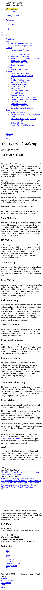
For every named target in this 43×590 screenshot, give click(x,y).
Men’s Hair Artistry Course (21, 54)
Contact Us (10, 561)
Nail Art (9, 67)
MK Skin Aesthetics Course (21, 43)
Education (17, 474)
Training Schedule (12, 16)
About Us (9, 134)
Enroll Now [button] (10, 24)
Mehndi (4, 472)
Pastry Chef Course (18, 86)
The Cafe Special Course (20, 91)
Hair (7, 52)
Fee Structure (11, 11)
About (8, 568)
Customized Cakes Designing (22, 108)
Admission (10, 20)
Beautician (10, 39)
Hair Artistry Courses (15, 472)
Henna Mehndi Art (18, 112)
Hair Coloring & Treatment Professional (26, 58)
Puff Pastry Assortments (20, 106)
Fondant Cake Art (17, 93)
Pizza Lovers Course (18, 101)
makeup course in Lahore (10, 439)
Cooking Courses (17, 95)
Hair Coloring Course (19, 61)
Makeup (9, 48)
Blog (7, 138)
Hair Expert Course (18, 65)
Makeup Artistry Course (20, 50)
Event (8, 555)
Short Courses (11, 110)
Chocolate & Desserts (19, 104)
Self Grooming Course (19, 121)
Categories (5, 35)
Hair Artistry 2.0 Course (20, 56)
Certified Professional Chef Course (24, 99)
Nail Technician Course (19, 69)
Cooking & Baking (13, 78)
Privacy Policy (11, 566)
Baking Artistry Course (19, 82)
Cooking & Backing (31, 472)
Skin (7, 41)
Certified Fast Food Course (21, 80)
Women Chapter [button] (12, 9)
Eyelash (9, 71)
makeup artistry (7, 474)
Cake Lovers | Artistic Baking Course (25, 97)
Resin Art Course (17, 123)
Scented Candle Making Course (23, 125)
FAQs (8, 551)
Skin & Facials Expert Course (22, 46)
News (8, 553)
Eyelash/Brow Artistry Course (22, 76)
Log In (8, 28)
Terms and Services (8, 580)
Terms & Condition (13, 564)
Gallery (8, 136)
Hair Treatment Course (19, 63)
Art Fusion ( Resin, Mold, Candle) (23, 119)
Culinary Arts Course (19, 84)
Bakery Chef (15, 89)
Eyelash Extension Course (20, 74)
